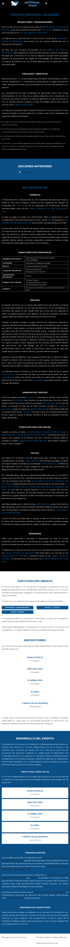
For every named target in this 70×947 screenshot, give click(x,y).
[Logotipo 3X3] (14, 3)
